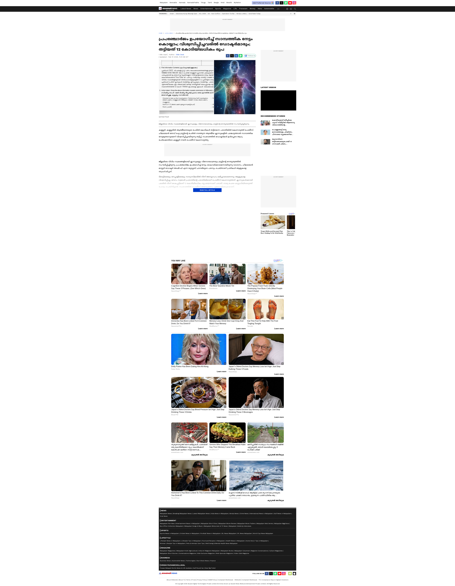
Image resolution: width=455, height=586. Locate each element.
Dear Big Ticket (210, 568)
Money (252, 8)
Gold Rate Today (254, 13)
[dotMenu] (278, 9)
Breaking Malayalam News (182, 513)
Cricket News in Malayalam (189, 533)
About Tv (182, 580)
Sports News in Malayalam (169, 533)
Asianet (168, 573)
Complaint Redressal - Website (229, 580)
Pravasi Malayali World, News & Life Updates (176, 568)
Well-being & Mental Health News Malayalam (221, 543)
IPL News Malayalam (244, 533)
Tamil (210, 2)
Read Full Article (207, 190)
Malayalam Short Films (209, 523)
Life (235, 8)
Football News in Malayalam (210, 533)
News (195, 8)
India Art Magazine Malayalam (209, 551)
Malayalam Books (227, 551)
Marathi (229, 2)
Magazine (227, 8)
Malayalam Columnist (242, 551)
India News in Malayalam (219, 513)
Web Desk (180, 54)
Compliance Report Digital (271, 580)
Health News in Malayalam (235, 541)
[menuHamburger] (291, 9)
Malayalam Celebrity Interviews (240, 526)
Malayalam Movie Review (227, 523)
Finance (213, 561)
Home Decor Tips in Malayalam (257, 541)
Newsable (173, 2)
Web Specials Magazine (224, 553)
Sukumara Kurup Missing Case (186, 13)
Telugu (203, 2)
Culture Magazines (275, 551)
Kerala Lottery (242, 13)
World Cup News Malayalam (263, 533)
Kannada (182, 2)
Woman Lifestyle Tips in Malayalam (172, 543)
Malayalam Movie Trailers (246, 523)
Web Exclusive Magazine (206, 553)
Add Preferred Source (262, 3)
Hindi (222, 2)
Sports (218, 8)
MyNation (237, 2)
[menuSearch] (295, 9)
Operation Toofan (228, 13)
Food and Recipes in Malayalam (213, 541)
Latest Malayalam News (201, 513)
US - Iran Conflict (214, 13)
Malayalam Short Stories (168, 553)
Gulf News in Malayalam (282, 513)
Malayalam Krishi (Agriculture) (187, 551)
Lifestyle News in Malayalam (170, 541)
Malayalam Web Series (265, 523)
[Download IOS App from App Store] (294, 573)
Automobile (269, 8)
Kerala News (234, 513)
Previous (291, 13)
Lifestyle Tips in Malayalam (191, 541)
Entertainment (206, 8)
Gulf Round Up (198, 568)
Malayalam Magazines (167, 551)
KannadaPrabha (193, 2)
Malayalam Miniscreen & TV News (216, 526)
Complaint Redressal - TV (251, 580)
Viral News (164, 516)
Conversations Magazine (187, 553)
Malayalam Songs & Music (193, 526)
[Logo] (169, 9)
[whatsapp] (286, 3)
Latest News (186, 8)
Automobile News (178, 561)
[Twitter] (281, 3)
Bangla (216, 2)
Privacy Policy (202, 580)
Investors (285, 580)
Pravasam (243, 8)
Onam (172, 13)
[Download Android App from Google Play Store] (290, 573)
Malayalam (164, 2)
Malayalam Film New (167, 523)
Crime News (244, 513)
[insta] (294, 3)
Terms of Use (191, 580)
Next (294, 13)
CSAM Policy (212, 580)
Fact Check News (203, 561)
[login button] (287, 8)
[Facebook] (277, 3)
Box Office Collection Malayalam (171, 526)
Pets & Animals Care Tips (195, 543)
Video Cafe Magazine (241, 553)
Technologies (190, 561)
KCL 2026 (202, 13)
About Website (172, 580)
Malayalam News (166, 513)
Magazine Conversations (259, 551)
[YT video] (290, 3)
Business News (165, 561)
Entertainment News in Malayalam (188, 523)
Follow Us (251, 56)
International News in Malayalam (261, 513)
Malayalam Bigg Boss (281, 523)
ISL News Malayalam (229, 533)
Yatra (260, 8)
